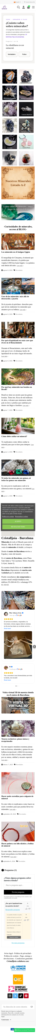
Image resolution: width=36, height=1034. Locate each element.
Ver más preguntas (18, 943)
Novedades (19, 270)
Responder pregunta (13, 910)
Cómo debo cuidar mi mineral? (14, 436)
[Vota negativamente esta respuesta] (28, 920)
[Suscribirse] (31, 1006)
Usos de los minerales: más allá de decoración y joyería (15, 297)
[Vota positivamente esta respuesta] (25, 920)
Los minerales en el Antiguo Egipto (15, 252)
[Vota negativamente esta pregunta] (29, 909)
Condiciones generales (23, 959)
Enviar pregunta (18, 892)
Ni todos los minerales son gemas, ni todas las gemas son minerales (16, 479)
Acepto (18, 521)
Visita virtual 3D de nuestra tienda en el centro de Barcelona (18, 693)
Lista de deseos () (30, 2)
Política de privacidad (22, 953)
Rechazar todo (18, 527)
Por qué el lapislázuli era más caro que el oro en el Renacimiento (17, 341)
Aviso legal (8, 953)
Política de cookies (11, 956)
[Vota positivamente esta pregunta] (26, 909)
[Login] (23, 7)
